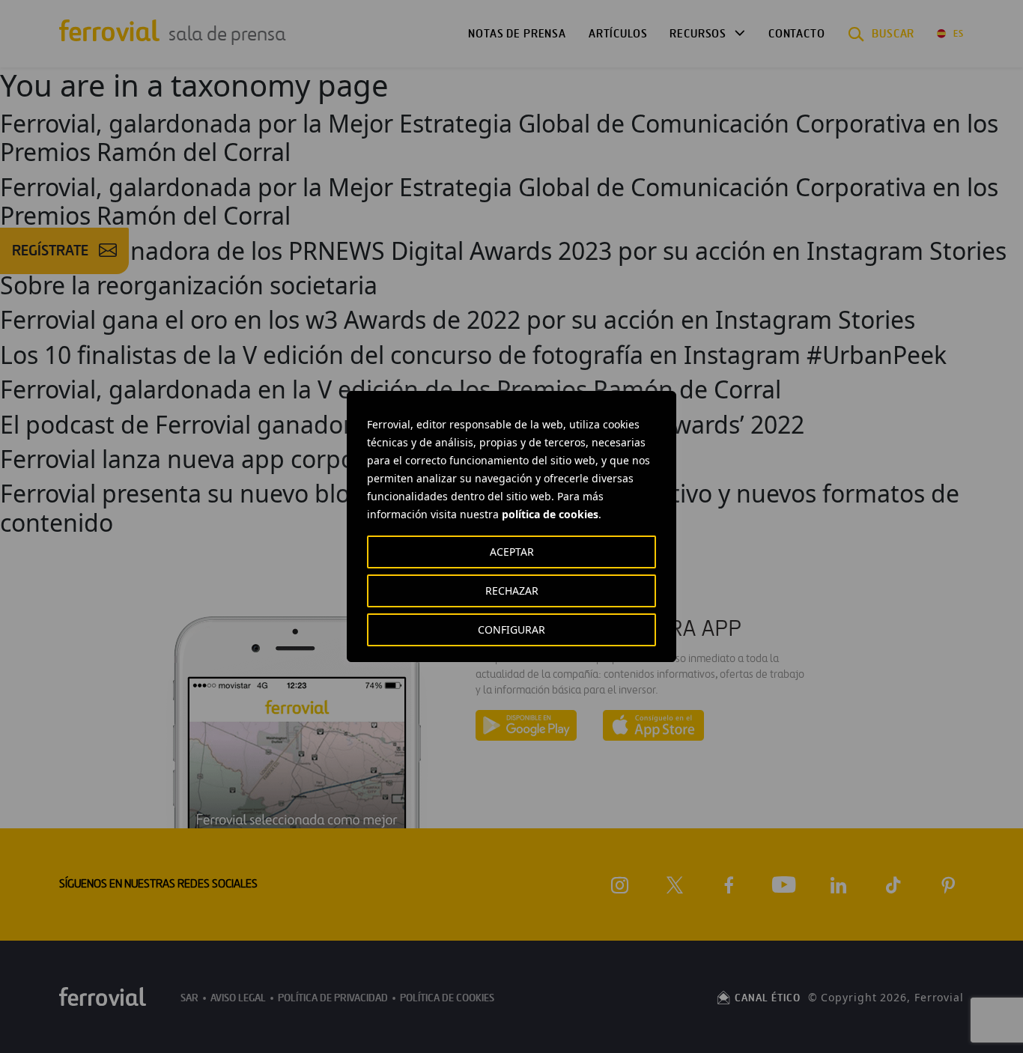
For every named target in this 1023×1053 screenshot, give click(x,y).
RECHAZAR (511, 590)
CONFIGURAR (511, 629)
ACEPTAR (512, 551)
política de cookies (550, 514)
